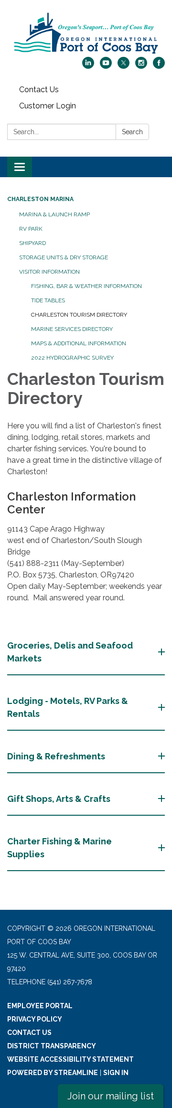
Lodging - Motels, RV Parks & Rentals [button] (67, 707)
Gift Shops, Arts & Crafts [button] (58, 799)
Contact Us (39, 89)
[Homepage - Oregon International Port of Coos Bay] (86, 33)
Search (132, 132)
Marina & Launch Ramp (54, 214)
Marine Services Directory (72, 329)
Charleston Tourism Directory (79, 314)
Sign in (116, 1072)
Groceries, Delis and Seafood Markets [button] (70, 651)
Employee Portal (40, 1006)
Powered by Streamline (52, 1072)
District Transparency (51, 1046)
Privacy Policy (34, 1019)
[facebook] (159, 66)
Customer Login (47, 105)
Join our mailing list (110, 1096)
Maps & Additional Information (78, 343)
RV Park (31, 228)
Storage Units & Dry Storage (63, 257)
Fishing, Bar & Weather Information (86, 286)
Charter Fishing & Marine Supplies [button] (59, 847)
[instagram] (141, 66)
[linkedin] (88, 66)
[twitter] (123, 66)
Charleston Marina (40, 199)
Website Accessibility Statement (70, 1059)
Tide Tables (48, 300)
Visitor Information (49, 271)
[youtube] (106, 66)
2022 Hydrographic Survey (72, 357)
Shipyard (32, 243)
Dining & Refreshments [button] (56, 756)
